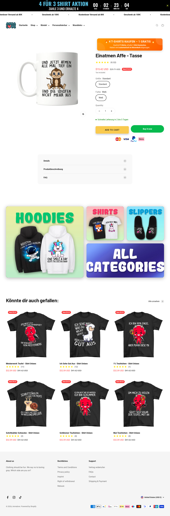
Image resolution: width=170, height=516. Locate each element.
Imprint (60, 476)
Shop (33, 25)
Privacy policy (63, 472)
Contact (92, 476)
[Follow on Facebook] (7, 497)
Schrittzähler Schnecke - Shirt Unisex (22, 433)
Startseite (23, 25)
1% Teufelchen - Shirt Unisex (126, 363)
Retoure (60, 486)
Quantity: (100, 105)
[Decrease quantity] (99, 111)
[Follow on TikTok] (20, 497)
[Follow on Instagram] (14, 497)
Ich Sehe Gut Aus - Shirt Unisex (74, 363)
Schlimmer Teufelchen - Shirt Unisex (76, 433)
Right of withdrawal (66, 481)
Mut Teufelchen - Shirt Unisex (126, 433)
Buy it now (147, 129)
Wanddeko (77, 25)
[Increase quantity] (111, 111)
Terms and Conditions (67, 467)
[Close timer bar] (168, 6)
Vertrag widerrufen (97, 467)
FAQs (91, 472)
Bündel (44, 25)
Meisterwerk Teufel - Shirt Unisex (21, 363)
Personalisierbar (59, 25)
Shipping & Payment (98, 481)
